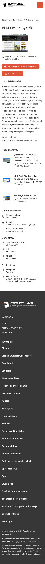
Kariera (5, 401)
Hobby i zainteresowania (14, 386)
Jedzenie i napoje (11, 393)
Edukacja (6, 371)
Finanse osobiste (10, 378)
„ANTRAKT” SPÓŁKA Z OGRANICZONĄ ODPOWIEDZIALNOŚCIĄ (26, 157)
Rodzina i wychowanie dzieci (16, 461)
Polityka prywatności (12, 328)
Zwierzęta (7, 521)
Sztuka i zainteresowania (14, 491)
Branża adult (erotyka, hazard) (17, 355)
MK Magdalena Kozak (25, 195)
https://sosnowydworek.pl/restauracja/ (19, 140)
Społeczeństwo (9, 468)
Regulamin (7, 333)
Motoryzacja (8, 408)
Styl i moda (7, 484)
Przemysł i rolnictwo (12, 438)
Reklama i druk (9, 446)
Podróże (9, 272)
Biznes (5, 348)
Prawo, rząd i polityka (13, 431)
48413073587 (14, 73)
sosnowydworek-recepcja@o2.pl (22, 66)
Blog (4, 323)
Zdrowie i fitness (10, 514)
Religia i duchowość (12, 453)
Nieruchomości (9, 416)
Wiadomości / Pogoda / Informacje (19, 506)
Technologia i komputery (14, 498)
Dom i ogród (8, 363)
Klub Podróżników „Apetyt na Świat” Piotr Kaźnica (27, 177)
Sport (4, 476)
